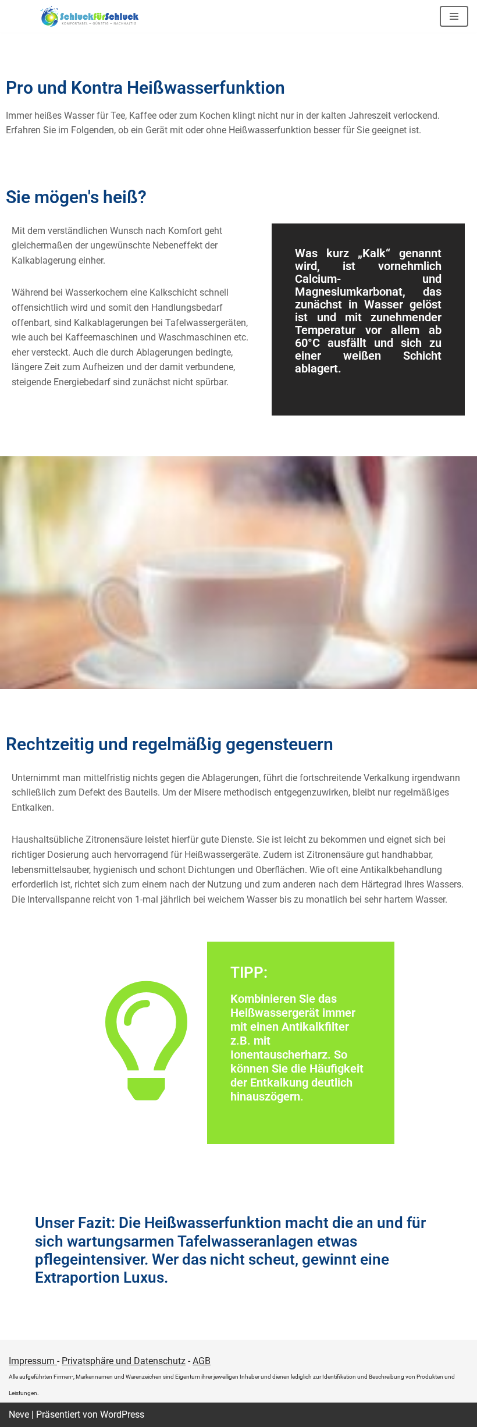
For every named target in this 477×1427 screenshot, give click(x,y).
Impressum (33, 1360)
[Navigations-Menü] (454, 16)
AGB (202, 1360)
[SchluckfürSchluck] (93, 16)
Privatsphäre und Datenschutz (124, 1360)
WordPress (122, 1414)
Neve (19, 1414)
